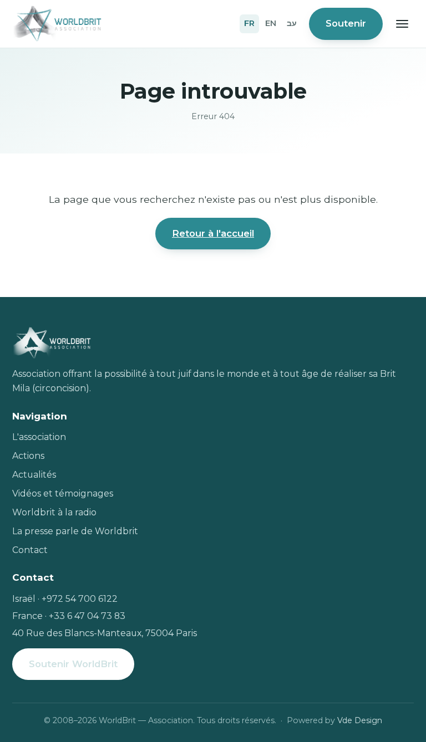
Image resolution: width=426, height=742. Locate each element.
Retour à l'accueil (213, 233)
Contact (30, 550)
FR (249, 23)
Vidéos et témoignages (62, 493)
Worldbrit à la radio (54, 512)
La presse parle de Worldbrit (75, 531)
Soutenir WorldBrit (73, 663)
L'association (39, 437)
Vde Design (359, 720)
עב (292, 23)
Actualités (34, 474)
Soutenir (346, 23)
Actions (28, 456)
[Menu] (402, 23)
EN (270, 23)
